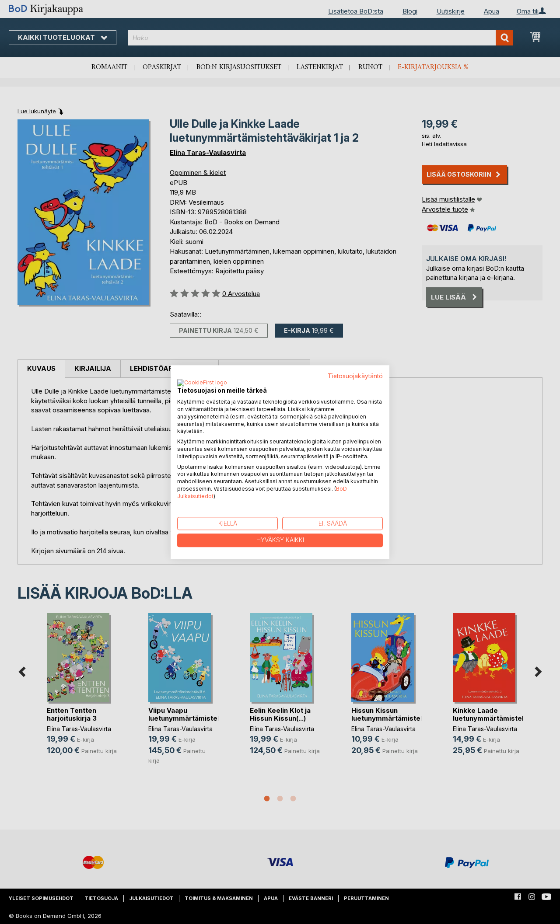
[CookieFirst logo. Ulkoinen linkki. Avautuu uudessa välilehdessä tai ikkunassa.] (202, 383)
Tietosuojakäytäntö (355, 376)
